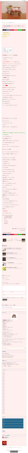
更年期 (3, 424)
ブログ (3, 422)
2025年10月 (3, 373)
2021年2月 (3, 406)
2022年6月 (3, 383)
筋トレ (14, 228)
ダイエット (18, 228)
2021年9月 (3, 396)
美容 (3, 427)
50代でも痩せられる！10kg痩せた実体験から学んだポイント (8, 364)
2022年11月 (3, 380)
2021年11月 (3, 393)
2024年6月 (3, 376)
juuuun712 (17, 364)
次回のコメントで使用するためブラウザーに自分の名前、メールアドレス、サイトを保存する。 (13, 297)
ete (24, 230)
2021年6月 (3, 400)
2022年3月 (3, 387)
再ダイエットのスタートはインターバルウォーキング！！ (8, 355)
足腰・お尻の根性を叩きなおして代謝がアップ (12, 267)
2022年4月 (3, 386)
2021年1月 (3, 407)
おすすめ (4, 419)
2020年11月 (3, 410)
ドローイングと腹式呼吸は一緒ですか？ (11, 257)
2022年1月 (3, 390)
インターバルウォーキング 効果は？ (6, 354)
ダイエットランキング (4, 438)
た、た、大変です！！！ (5, 365)
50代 (16, 228)
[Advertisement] (14, 43)
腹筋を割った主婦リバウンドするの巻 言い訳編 (7, 356)
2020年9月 (3, 413)
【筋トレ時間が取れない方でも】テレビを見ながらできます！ (14, 248)
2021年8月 (3, 397)
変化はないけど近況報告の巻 (5, 353)
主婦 (20, 228)
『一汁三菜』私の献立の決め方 (10, 262)
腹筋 (24, 228)
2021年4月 (3, 403)
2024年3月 (3, 377)
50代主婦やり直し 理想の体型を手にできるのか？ (7, 357)
